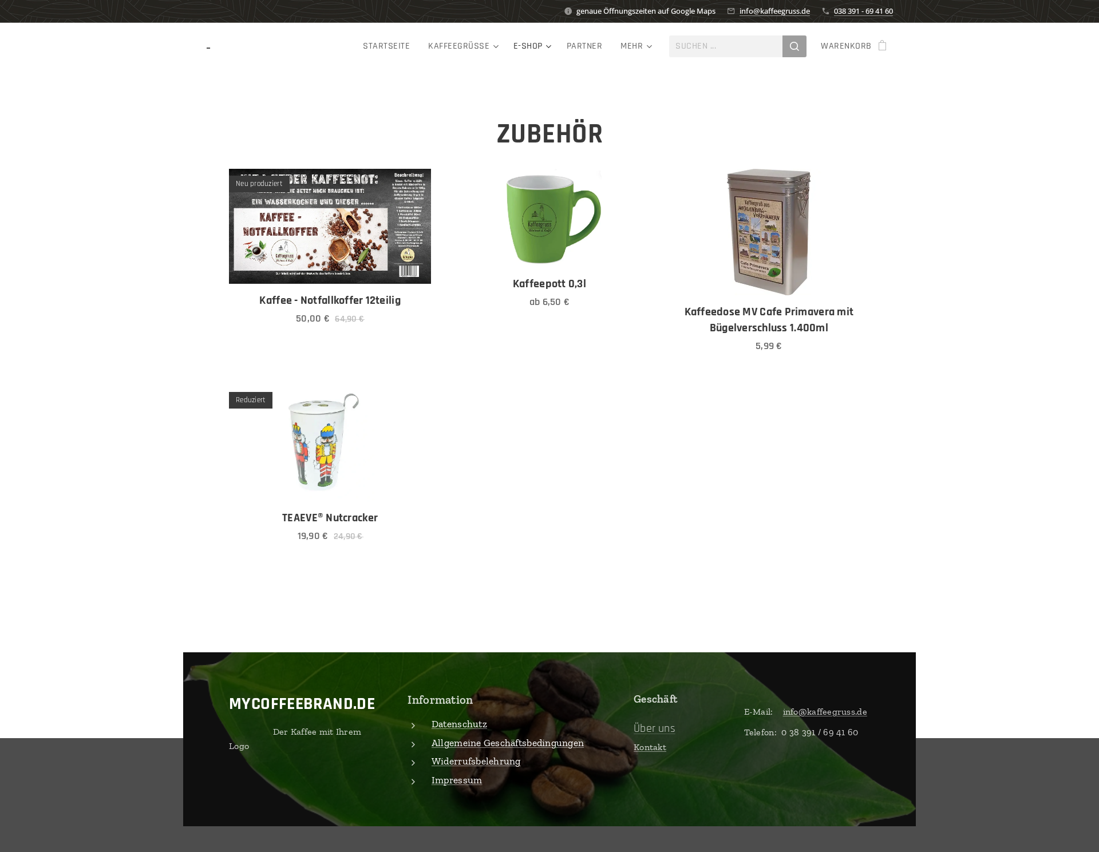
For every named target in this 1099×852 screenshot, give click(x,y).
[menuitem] (389, 46)
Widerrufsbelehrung (476, 761)
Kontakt (650, 747)
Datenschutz (459, 724)
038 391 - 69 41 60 (863, 11)
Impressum (457, 780)
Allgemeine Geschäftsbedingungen (508, 742)
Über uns (654, 728)
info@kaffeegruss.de (775, 11)
